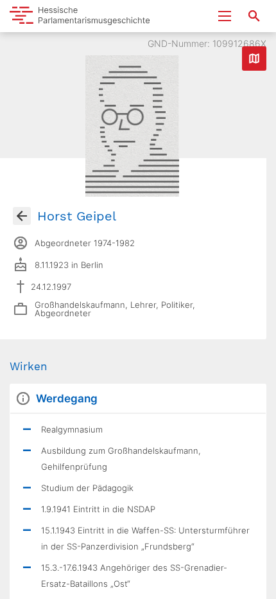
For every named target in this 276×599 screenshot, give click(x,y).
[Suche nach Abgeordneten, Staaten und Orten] (254, 16)
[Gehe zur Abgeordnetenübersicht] (22, 216)
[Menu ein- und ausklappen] (224, 16)
